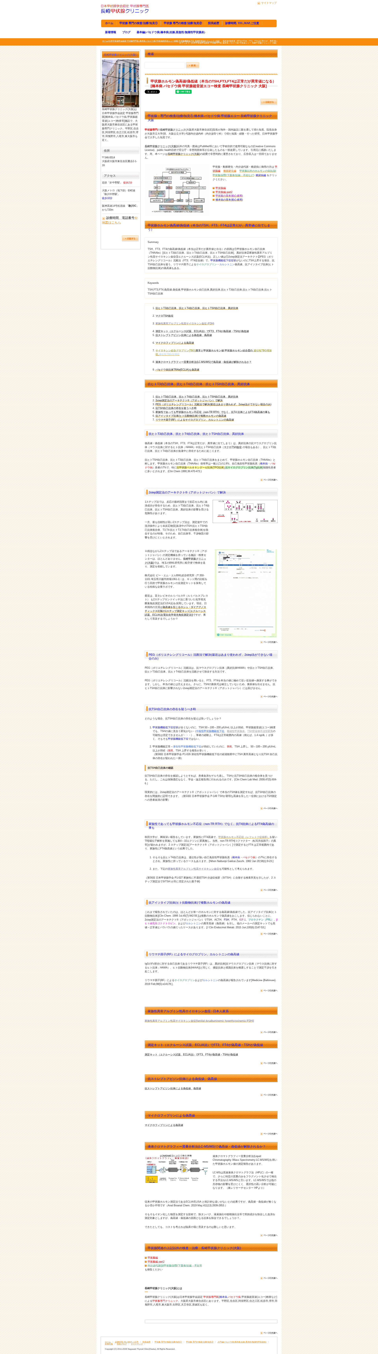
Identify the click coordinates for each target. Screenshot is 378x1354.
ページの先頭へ (269, 480)
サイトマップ (269, 2)
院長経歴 (213, 23)
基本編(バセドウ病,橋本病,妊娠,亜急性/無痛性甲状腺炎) (171, 32)
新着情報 (110, 32)
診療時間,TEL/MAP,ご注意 (126, 1342)
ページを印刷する (269, 102)
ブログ (126, 32)
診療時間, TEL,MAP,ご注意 (242, 23)
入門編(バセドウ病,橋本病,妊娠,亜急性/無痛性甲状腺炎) (242, 1342)
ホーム (109, 23)
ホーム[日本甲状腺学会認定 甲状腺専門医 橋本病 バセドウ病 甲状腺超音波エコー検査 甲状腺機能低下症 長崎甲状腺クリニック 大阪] (161, 41)
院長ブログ (122, 1344)
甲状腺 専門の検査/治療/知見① (139, 23)
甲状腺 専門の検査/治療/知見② (183, 23)
